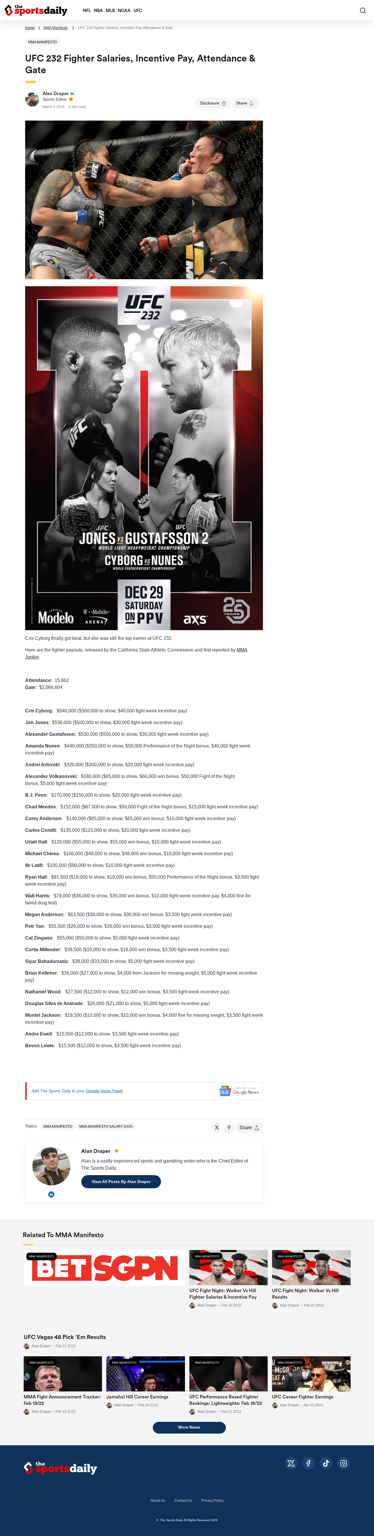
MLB (110, 10)
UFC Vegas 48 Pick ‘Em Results (65, 1337)
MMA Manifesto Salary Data (106, 1126)
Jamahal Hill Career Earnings (137, 1397)
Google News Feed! (104, 1090)
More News (189, 1427)
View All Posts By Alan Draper (121, 1181)
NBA (98, 10)
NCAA (124, 10)
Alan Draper (41, 1346)
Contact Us (183, 1501)
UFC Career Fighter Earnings (302, 1397)
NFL (87, 10)
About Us (157, 1501)
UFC (138, 10)
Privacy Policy (212, 1501)
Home (30, 28)
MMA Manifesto (56, 28)
